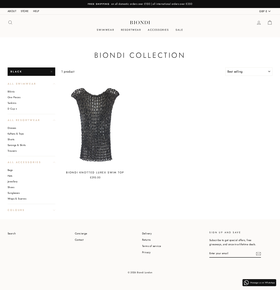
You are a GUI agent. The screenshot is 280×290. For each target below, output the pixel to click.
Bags (10, 170)
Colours (16, 210)
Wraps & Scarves (17, 198)
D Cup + (12, 109)
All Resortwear (24, 120)
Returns (146, 240)
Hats (10, 176)
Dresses (12, 128)
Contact (79, 240)
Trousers (12, 151)
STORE (24, 11)
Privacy (146, 252)
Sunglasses (14, 193)
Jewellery (13, 181)
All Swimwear (22, 84)
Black (16, 71)
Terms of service (151, 246)
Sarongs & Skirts (17, 145)
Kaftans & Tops (16, 133)
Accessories (158, 30)
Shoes (11, 187)
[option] (140, 4)
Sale (179, 30)
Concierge (81, 233)
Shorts (11, 139)
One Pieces (14, 97)
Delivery (147, 233)
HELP (36, 11)
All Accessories (24, 162)
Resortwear (131, 30)
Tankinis (12, 103)
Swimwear (105, 30)
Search (12, 233)
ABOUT (12, 11)
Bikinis (11, 91)
